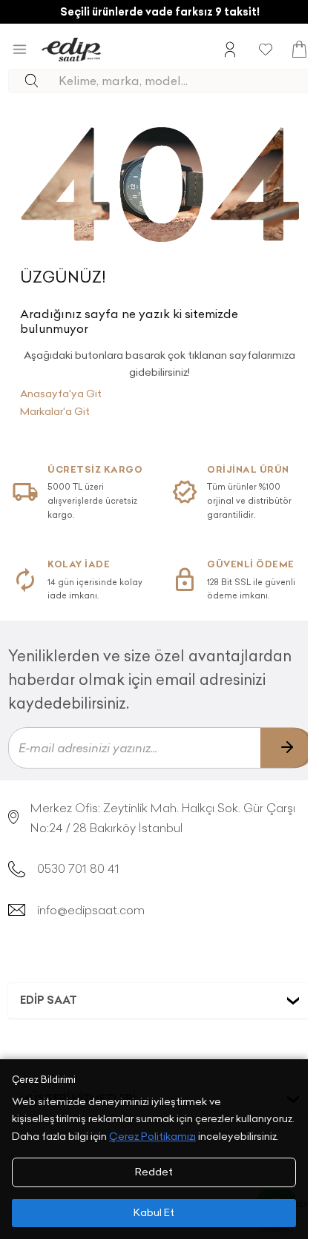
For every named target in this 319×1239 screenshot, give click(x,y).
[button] (159, 1001)
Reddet (154, 1171)
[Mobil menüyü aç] (19, 49)
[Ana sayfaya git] (71, 49)
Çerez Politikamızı (152, 1136)
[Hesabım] (230, 49)
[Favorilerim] (265, 49)
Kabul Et (154, 1212)
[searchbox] (184, 81)
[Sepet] (299, 49)
